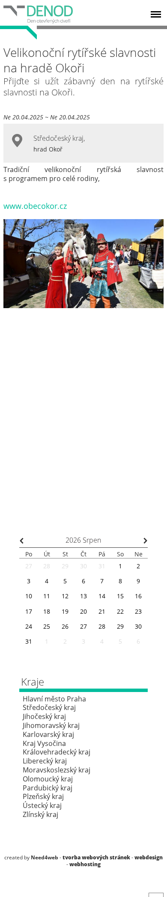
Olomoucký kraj (48, 779)
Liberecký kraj (45, 761)
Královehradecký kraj (56, 752)
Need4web (44, 857)
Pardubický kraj (47, 788)
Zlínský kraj (40, 814)
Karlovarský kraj (48, 734)
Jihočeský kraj (44, 716)
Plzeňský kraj (43, 796)
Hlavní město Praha (54, 699)
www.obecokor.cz (35, 206)
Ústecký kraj (42, 805)
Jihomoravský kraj (51, 725)
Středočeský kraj (58, 138)
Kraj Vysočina (44, 743)
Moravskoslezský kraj (56, 770)
